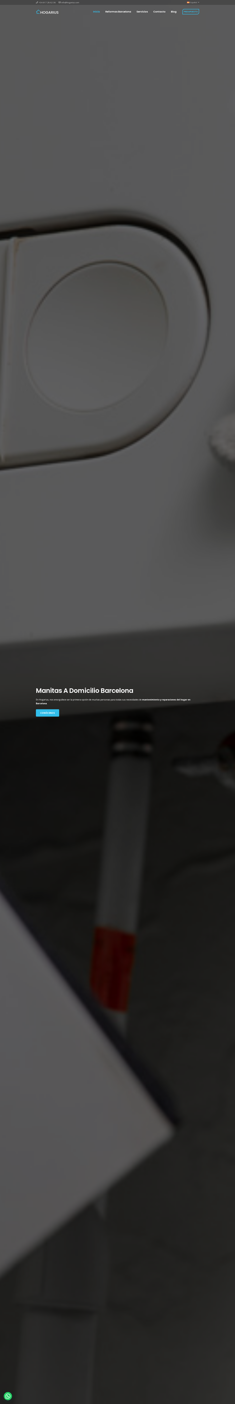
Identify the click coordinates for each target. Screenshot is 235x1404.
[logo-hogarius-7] (47, 11)
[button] (193, 2)
